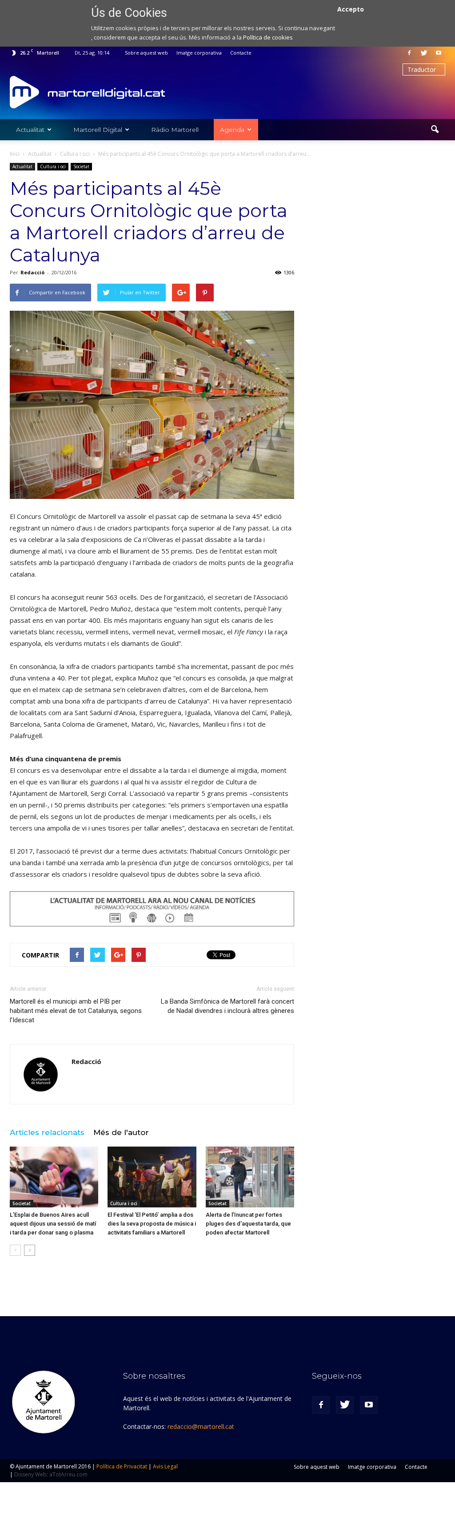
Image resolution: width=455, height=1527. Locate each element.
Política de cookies (268, 37)
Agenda (232, 130)
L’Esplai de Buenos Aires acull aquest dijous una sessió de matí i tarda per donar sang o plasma (53, 1223)
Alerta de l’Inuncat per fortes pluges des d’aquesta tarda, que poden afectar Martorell (248, 1223)
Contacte (240, 52)
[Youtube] (438, 53)
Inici (15, 154)
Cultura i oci (53, 166)
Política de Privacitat (121, 1466)
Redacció (32, 272)
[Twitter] (424, 53)
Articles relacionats (47, 1132)
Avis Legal (165, 1466)
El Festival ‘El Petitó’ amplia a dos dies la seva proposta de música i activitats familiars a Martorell (152, 1223)
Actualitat (30, 130)
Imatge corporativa (199, 52)
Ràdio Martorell (175, 130)
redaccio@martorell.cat (201, 1426)
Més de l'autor (121, 1132)
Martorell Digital (97, 130)
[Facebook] (409, 53)
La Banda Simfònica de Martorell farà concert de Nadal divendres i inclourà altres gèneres (227, 1006)
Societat (81, 166)
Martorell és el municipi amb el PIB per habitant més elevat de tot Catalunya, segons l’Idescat (76, 1010)
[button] (434, 129)
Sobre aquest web (146, 52)
